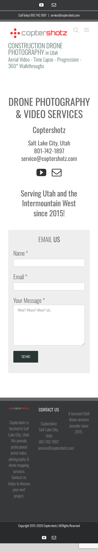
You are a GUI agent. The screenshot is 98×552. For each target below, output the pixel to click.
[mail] (57, 172)
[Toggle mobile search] (76, 30)
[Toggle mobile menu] (87, 30)
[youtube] (41, 172)
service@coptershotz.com (65, 15)
